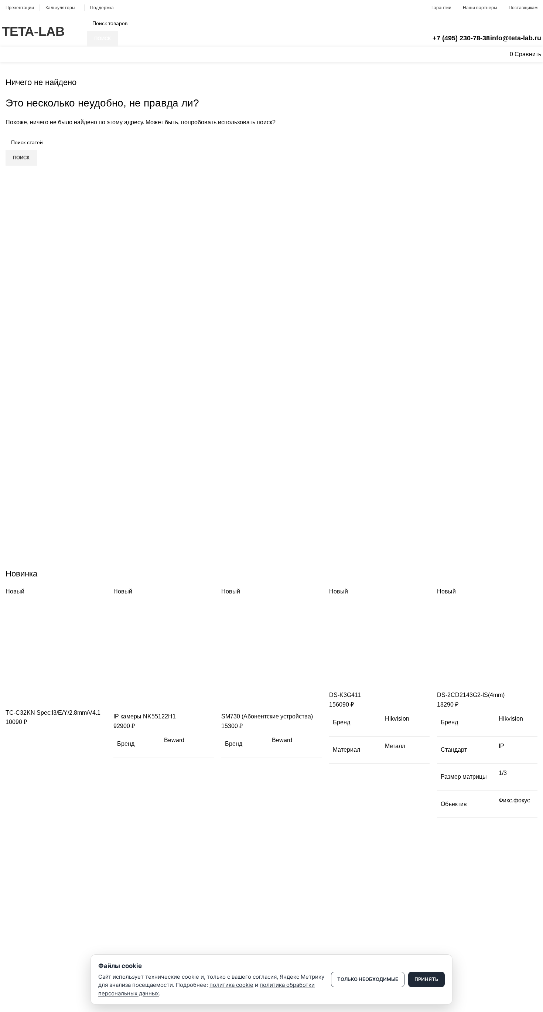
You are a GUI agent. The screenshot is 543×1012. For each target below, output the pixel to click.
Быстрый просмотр (34, 699)
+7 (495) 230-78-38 (461, 38)
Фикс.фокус (514, 800)
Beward (174, 740)
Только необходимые (367, 979)
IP (501, 746)
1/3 (503, 773)
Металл (395, 746)
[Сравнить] (15, 699)
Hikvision (397, 718)
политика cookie (231, 984)
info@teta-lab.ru (515, 38)
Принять (426, 979)
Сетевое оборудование (34, 920)
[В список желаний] (54, 699)
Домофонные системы (33, 932)
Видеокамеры (22, 907)
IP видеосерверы (26, 945)
